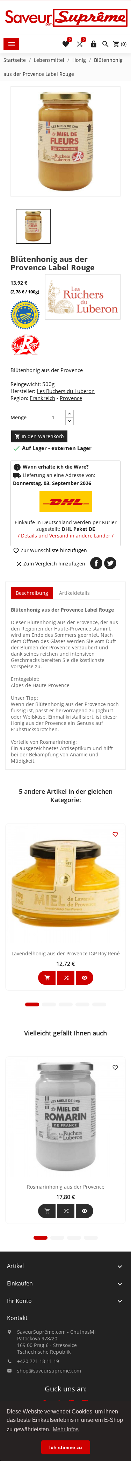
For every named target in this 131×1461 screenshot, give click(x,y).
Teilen (96, 563)
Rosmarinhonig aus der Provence (65, 1186)
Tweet (110, 563)
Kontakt (17, 1318)
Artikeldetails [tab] (74, 593)
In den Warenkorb (39, 436)
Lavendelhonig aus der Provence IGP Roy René (66, 953)
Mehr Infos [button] (66, 1429)
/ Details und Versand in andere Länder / (66, 535)
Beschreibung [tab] (32, 593)
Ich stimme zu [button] (65, 1447)
